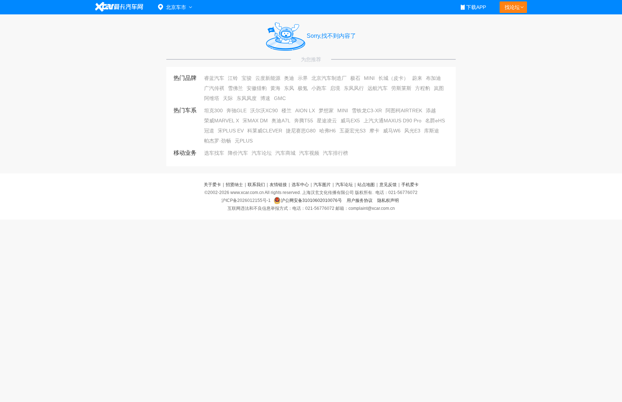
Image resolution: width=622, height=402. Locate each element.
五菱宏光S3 (352, 131)
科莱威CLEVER (264, 131)
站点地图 (366, 184)
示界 (303, 78)
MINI (369, 78)
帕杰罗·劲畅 (217, 141)
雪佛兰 (235, 88)
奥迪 (289, 78)
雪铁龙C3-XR (367, 110)
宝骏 (247, 78)
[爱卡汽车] (119, 7)
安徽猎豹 (257, 88)
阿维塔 (211, 98)
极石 (355, 78)
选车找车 (214, 153)
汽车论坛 (262, 153)
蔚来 (417, 78)
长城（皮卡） (393, 78)
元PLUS (244, 141)
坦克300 (213, 110)
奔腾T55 (303, 120)
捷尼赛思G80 (301, 131)
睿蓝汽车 (214, 78)
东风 (289, 88)
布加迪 (433, 78)
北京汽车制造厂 (329, 78)
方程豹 (422, 88)
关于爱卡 (212, 184)
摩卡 (374, 131)
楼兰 (286, 110)
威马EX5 (350, 120)
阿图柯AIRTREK (404, 110)
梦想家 (326, 110)
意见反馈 (388, 184)
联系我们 (256, 184)
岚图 (439, 88)
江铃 (233, 78)
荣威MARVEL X (221, 120)
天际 (228, 98)
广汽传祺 (214, 88)
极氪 (303, 88)
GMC (280, 98)
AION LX (305, 110)
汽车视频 (309, 153)
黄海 (275, 88)
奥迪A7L (280, 120)
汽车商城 (285, 153)
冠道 (209, 131)
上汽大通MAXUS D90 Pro (393, 120)
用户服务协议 (360, 200)
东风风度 (246, 98)
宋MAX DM (255, 120)
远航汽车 (378, 88)
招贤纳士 (234, 184)
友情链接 (278, 184)
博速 (265, 98)
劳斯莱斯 (401, 88)
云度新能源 (267, 78)
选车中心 (300, 184)
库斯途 (431, 131)
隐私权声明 (388, 200)
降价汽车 (238, 153)
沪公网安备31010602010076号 (312, 200)
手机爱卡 (410, 184)
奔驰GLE (236, 110)
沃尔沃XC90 (264, 110)
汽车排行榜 (335, 153)
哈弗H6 (327, 131)
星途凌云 (327, 120)
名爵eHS (435, 120)
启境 (335, 88)
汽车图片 (322, 184)
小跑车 (318, 88)
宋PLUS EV (231, 131)
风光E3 (412, 131)
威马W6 (392, 131)
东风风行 (354, 88)
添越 (431, 110)
